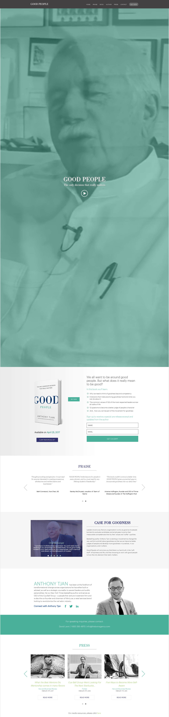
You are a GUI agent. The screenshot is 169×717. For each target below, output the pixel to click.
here (99, 713)
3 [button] (55, 555)
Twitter (71, 606)
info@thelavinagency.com (98, 626)
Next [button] (143, 489)
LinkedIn (77, 606)
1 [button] (83, 501)
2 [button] (86, 501)
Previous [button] (26, 489)
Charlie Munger (56, 542)
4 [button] (58, 555)
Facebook (65, 606)
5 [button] (61, 555)
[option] (47, 485)
